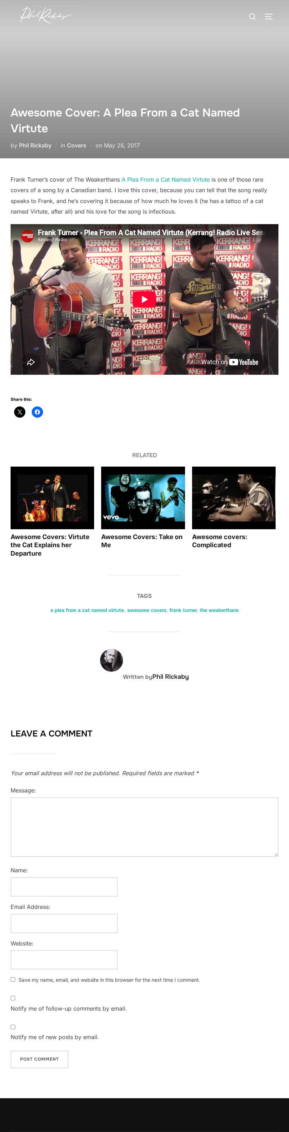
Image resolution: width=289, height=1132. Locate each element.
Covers (76, 145)
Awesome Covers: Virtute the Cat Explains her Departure (50, 545)
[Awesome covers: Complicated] (234, 498)
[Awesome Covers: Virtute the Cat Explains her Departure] (52, 498)
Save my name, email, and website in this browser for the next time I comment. (109, 980)
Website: (22, 943)
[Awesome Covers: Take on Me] (143, 498)
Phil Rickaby (35, 145)
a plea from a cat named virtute (87, 610)
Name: (19, 870)
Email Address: (30, 906)
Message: (23, 790)
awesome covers (146, 610)
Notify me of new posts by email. (55, 1037)
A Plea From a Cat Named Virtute (166, 179)
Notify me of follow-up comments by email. (69, 1008)
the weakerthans (219, 610)
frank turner (183, 610)
